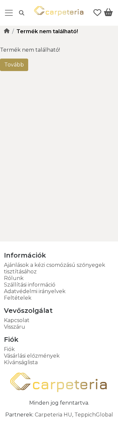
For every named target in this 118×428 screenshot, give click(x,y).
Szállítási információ (29, 285)
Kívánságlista (21, 362)
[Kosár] (108, 13)
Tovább (14, 65)
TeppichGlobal (93, 415)
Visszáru (14, 327)
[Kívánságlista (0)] (97, 13)
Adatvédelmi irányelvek (35, 291)
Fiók (9, 349)
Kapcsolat (17, 320)
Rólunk (14, 278)
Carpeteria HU (53, 415)
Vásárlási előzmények (32, 356)
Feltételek (17, 298)
